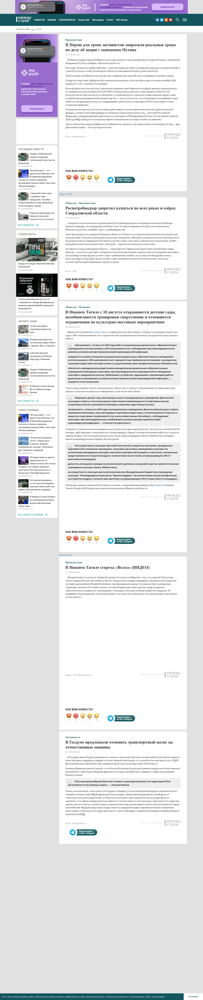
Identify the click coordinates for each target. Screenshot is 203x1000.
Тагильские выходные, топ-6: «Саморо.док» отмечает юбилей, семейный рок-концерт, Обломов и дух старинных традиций (35, 443)
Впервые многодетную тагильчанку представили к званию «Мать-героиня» (42, 342)
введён (159, 485)
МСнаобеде (98, 20)
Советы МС (83, 20)
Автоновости (72, 737)
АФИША (52, 20)
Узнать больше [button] (158, 996)
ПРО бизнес (122, 20)
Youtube (170, 20)
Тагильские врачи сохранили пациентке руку (40, 328)
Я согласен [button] (193, 996)
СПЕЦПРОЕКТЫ (67, 20)
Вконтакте (157, 20)
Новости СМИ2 (65, 194)
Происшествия (73, 39)
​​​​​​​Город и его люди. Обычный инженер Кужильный (36, 265)
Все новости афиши (30, 514)
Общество (71, 203)
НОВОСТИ (39, 20)
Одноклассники (166, 20)
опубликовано (100, 332)
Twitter (162, 20)
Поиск (177, 20)
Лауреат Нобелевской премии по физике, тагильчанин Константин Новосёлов (36, 158)
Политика (84, 307)
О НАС (109, 20)
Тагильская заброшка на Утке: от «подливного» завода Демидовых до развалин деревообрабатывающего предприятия (36, 304)
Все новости (26, 225)
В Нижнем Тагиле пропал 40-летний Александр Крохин (42, 389)
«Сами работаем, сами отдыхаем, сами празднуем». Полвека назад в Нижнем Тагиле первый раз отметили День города (35, 199)
